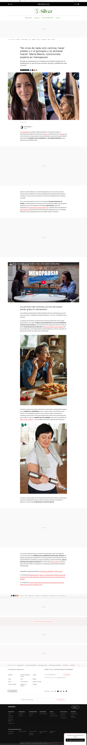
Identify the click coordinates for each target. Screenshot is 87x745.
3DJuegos (21, 713)
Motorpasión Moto (54, 715)
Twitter (32, 70)
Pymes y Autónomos (73, 716)
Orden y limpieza (12, 684)
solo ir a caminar (54, 561)
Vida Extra (21, 715)
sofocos (45, 134)
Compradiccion (63, 717)
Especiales (32, 595)
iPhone (53, 39)
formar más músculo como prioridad (52, 327)
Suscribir (66, 674)
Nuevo (75, 4)
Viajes (58, 17)
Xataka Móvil (11, 715)
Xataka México (11, 731)
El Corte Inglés (24, 39)
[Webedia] (12, 706)
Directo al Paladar (43, 713)
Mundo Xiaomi (11, 723)
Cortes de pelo (24, 681)
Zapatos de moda (37, 681)
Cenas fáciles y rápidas (42, 665)
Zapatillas (34, 39)
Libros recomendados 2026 (30, 665)
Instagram (61, 691)
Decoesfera (62, 715)
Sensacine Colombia (31, 734)
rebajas (17, 39)
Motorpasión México (52, 732)
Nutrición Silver (54, 595)
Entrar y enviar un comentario (44, 621)
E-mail (36, 70)
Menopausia (45, 595)
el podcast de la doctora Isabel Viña (38, 207)
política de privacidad (61, 677)
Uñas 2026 (72, 665)
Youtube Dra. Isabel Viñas (46, 571)
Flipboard (34, 70)
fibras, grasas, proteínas (26, 419)
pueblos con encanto (23, 685)
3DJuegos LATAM (22, 731)
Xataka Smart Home (11, 720)
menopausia (25, 132)
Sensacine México (33, 731)
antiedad (35, 684)
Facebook (30, 70)
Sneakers (10, 674)
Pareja (49, 39)
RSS (64, 691)
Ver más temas (12, 691)
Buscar (60, 699)
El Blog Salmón (74, 713)
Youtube (58, 691)
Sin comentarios (25, 70)
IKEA (38, 39)
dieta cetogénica (24, 209)
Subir (74, 707)
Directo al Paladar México (43, 732)
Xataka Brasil (10, 733)
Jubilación (28, 17)
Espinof (30, 715)
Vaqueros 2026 (20, 665)
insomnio (61, 134)
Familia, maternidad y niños (25, 675)
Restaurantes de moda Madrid (55, 665)
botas (9, 681)
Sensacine (31, 713)
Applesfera (10, 717)
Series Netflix (65, 665)
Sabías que (38, 595)
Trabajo (34, 674)
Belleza (36, 17)
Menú (11, 4)
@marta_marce (58, 571)
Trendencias (43, 4)
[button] (28, 126)
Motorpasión (52, 713)
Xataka (9, 713)
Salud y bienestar (47, 17)
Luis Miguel (43, 39)
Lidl (29, 39)
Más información (54, 743)
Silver (43, 11)
